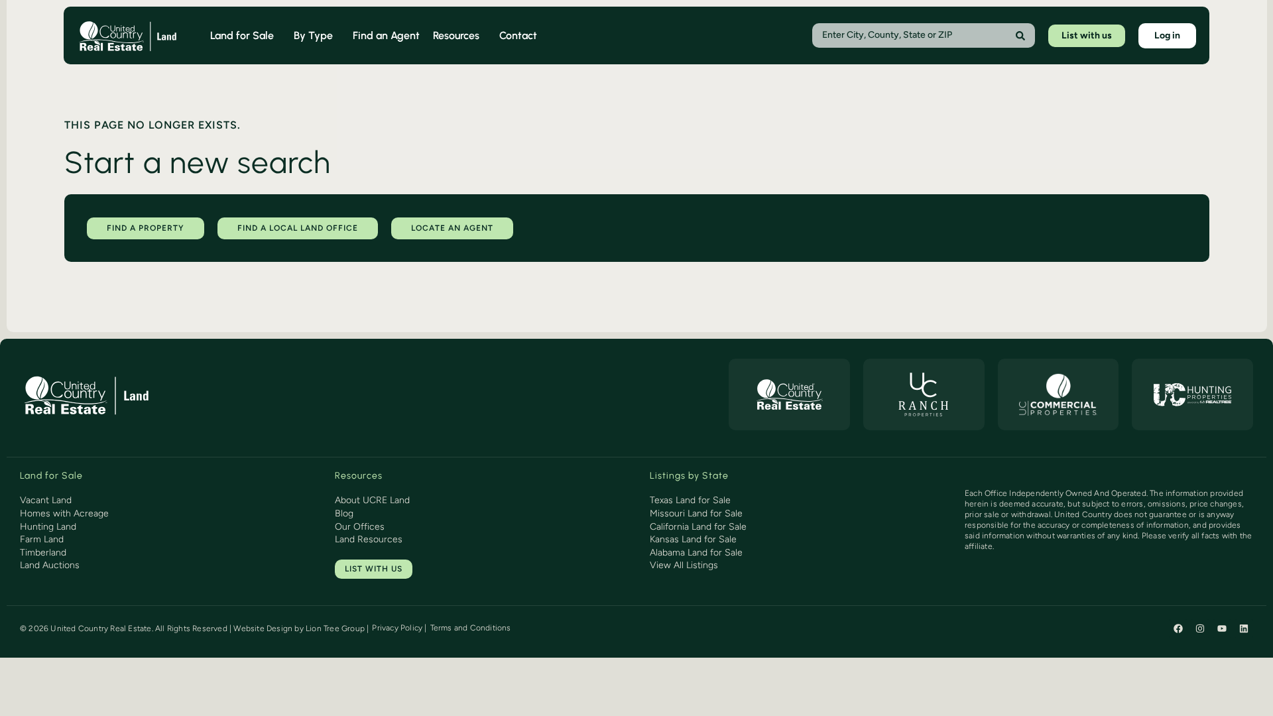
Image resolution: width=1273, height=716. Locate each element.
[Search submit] (1020, 36)
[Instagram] (1200, 628)
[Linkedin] (1244, 628)
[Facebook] (1178, 628)
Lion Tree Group (335, 628)
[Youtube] (1222, 628)
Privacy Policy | (399, 627)
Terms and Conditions (470, 627)
